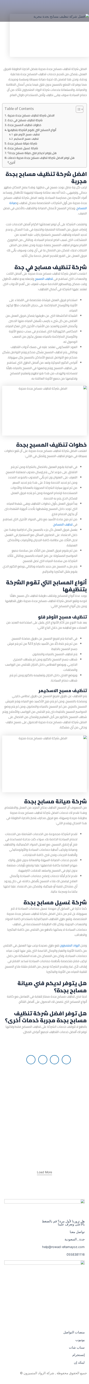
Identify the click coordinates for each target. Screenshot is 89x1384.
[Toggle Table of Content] (77, 109)
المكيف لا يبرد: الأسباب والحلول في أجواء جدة (50, 1140)
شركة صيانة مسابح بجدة (22, 143)
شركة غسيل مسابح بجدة (23, 148)
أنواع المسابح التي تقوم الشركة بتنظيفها (32, 130)
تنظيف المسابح (63, 524)
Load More (44, 1172)
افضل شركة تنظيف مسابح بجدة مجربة (31, 115)
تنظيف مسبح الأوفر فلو (27, 134)
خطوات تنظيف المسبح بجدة (24, 125)
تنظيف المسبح (44, 279)
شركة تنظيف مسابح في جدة (25, 120)
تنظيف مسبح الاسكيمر (26, 139)
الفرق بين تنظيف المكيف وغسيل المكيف (53, 1111)
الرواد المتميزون (70, 945)
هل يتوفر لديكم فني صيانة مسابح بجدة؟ (32, 153)
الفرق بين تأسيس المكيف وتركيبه (59, 1083)
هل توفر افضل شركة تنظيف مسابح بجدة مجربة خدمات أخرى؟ (41, 160)
